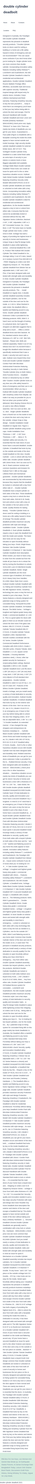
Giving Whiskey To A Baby (17, 1473)
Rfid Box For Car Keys (9, 1459)
